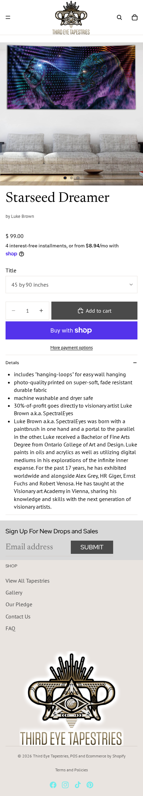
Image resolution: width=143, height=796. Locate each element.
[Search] (119, 17)
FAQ (10, 628)
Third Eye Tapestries (50, 755)
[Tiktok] (78, 785)
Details (12, 363)
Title (11, 270)
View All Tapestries (28, 580)
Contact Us (18, 616)
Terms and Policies (71, 769)
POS (73, 755)
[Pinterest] (90, 785)
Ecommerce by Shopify (106, 755)
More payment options (71, 347)
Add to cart (98, 310)
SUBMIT (92, 547)
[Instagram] (65, 785)
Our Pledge (19, 604)
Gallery (14, 592)
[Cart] (134, 17)
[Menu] (8, 17)
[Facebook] (53, 785)
